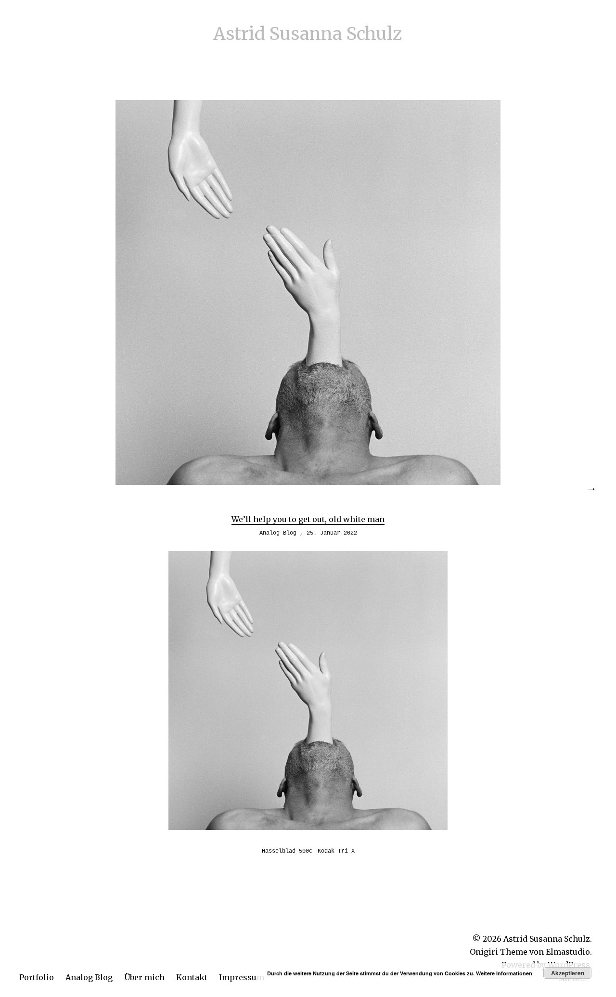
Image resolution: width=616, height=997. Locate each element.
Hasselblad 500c (287, 851)
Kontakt (191, 977)
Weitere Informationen (504, 973)
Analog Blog (89, 977)
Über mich (144, 977)
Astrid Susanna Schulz (307, 34)
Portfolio (36, 977)
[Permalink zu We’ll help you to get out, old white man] (308, 482)
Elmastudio (568, 952)
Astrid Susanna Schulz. (547, 939)
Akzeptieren (567, 973)
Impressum (241, 977)
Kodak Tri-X (336, 851)
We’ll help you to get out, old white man (308, 519)
